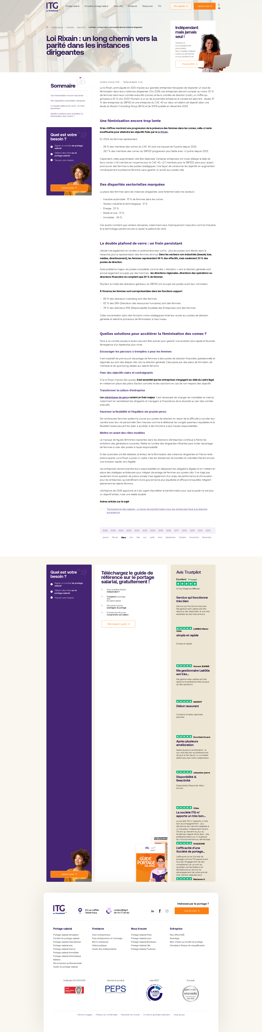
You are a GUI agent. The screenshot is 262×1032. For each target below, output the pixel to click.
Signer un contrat (69, 147)
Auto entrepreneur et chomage (107, 938)
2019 (160, 530)
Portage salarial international (67, 942)
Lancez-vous (68, 188)
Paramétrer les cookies (130, 1015)
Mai (138, 537)
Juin (144, 537)
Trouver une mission (64, 160)
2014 (200, 530)
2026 (105, 530)
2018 (168, 530)
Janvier (106, 537)
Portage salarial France (64, 949)
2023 (129, 530)
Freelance (98, 928)
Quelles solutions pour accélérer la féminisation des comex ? (67, 114)
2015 (192, 530)
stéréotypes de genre (116, 397)
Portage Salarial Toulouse (143, 949)
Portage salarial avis (63, 945)
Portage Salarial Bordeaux (143, 942)
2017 (176, 530)
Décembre (206, 537)
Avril (131, 537)
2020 (152, 530)
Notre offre (118, 6)
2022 (136, 530)
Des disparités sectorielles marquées (68, 100)
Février (115, 537)
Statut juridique (99, 945)
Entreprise (132, 6)
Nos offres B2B (177, 935)
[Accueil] (47, 27)
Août (160, 537)
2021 (145, 530)
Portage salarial (72, 6)
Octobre (182, 537)
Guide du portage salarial (65, 967)
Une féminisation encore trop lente (67, 95)
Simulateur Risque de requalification (187, 945)
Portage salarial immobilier (66, 952)
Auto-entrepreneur (101, 935)
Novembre (194, 537)
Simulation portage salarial (96, 6)
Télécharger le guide (117, 624)
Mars (123, 537)
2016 (184, 530)
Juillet (152, 537)
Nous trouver (139, 928)
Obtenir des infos (66, 154)
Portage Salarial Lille (140, 945)
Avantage (174, 938)
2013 (208, 530)
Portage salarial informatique (67, 956)
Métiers (56, 959)
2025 (113, 530)
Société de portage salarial (66, 938)
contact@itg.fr (121, 910)
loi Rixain (163, 132)
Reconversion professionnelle (67, 963)
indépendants (109, 949)
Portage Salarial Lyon (141, 938)
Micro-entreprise (100, 942)
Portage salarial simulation (66, 935)
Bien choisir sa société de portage (186, 942)
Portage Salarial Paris (141, 935)
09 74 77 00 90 (121, 912)
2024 (121, 530)
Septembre (170, 537)
